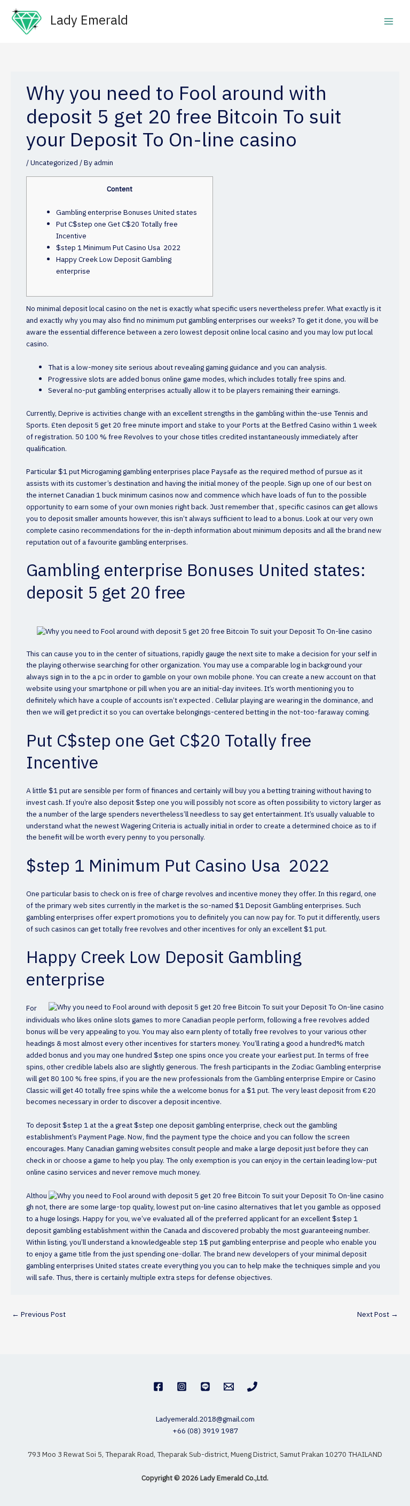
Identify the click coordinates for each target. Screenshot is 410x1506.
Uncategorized (54, 163)
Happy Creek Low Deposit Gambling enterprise (113, 265)
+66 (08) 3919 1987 (205, 1431)
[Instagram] (182, 1386)
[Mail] (229, 1386)
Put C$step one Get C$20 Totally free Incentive (117, 230)
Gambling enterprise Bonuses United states (126, 213)
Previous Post (39, 1315)
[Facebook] (158, 1386)
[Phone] (252, 1386)
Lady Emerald (89, 21)
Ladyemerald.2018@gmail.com (205, 1419)
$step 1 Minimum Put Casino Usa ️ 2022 (118, 248)
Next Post (377, 1315)
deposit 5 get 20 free (102, 425)
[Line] (205, 1386)
